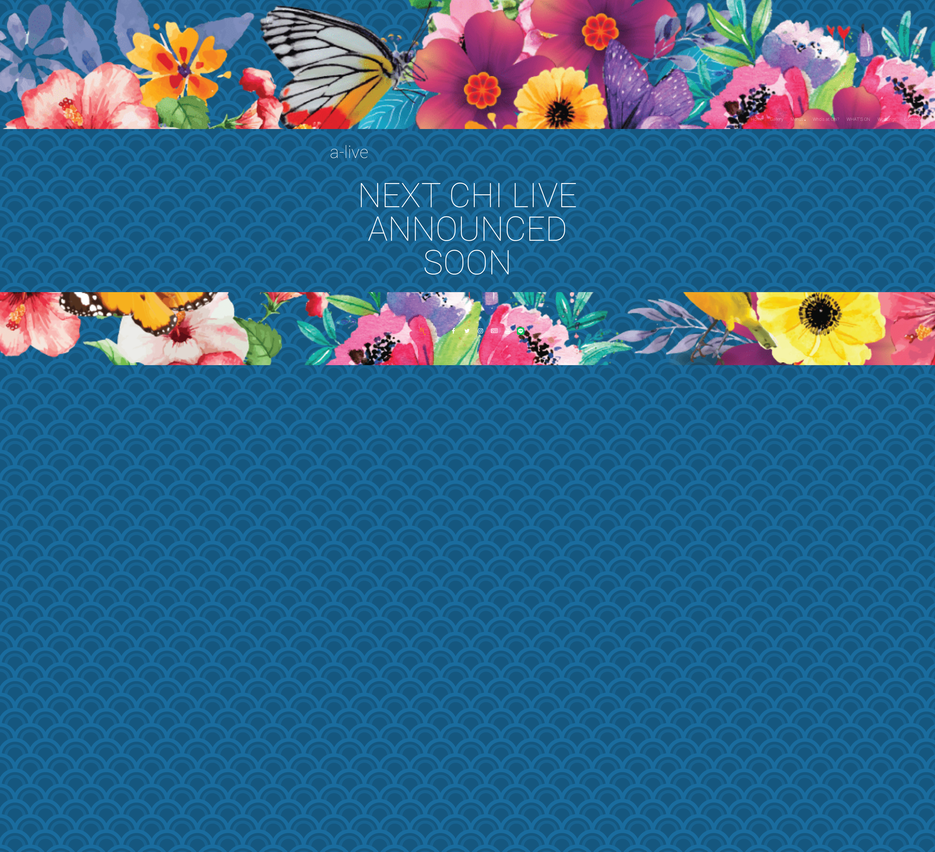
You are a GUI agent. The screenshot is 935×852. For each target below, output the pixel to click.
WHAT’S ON (858, 119)
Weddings (887, 119)
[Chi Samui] (422, 331)
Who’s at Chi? (826, 119)
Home (757, 119)
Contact (912, 119)
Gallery (777, 119)
